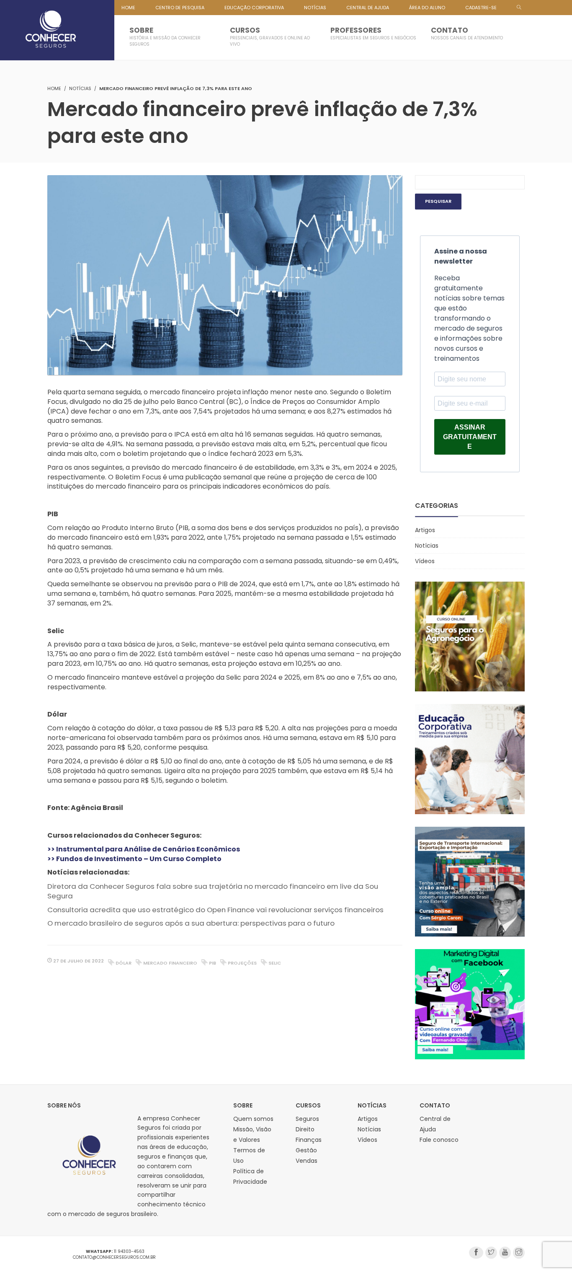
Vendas (306, 1161)
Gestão (306, 1150)
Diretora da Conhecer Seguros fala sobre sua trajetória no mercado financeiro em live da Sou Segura (212, 891)
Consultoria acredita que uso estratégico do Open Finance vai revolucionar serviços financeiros (215, 910)
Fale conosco (439, 1140)
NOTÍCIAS (315, 7)
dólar (123, 963)
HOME (128, 7)
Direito (305, 1129)
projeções (242, 963)
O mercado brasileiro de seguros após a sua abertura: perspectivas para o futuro (191, 923)
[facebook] (476, 1253)
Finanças (309, 1140)
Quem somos (253, 1119)
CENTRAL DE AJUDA (367, 7)
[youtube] (505, 1253)
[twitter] (491, 1253)
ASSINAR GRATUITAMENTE (470, 437)
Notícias (80, 88)
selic (274, 963)
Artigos (425, 530)
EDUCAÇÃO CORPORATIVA (254, 7)
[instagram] (519, 1253)
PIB (212, 963)
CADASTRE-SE (481, 7)
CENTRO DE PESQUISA (179, 7)
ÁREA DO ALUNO (427, 7)
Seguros (307, 1119)
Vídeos (425, 561)
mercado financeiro (170, 963)
